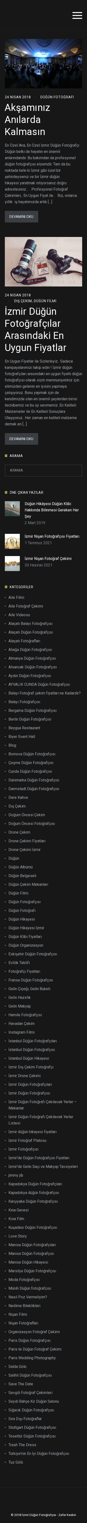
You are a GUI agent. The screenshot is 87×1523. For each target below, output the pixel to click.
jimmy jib (15, 1175)
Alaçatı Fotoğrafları (24, 641)
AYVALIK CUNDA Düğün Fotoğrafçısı (39, 684)
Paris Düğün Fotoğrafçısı (29, 1340)
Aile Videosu (19, 615)
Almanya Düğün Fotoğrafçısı (32, 658)
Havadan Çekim (21, 1023)
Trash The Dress (22, 1445)
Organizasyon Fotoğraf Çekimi (34, 1332)
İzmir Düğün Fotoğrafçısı (29, 1093)
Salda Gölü (17, 1366)
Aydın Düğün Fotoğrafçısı (29, 675)
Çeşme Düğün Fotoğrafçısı (30, 762)
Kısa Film (16, 1218)
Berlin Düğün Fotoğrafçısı (29, 719)
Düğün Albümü (20, 867)
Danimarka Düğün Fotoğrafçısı (33, 780)
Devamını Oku (21, 217)
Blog (12, 745)
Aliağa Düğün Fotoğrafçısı (30, 649)
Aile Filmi (16, 597)
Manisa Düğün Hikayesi (28, 1262)
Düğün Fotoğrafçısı (24, 902)
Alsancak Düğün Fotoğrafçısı (32, 667)
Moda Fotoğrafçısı (24, 1279)
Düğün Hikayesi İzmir (26, 928)
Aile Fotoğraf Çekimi (25, 606)
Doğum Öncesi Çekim (26, 815)
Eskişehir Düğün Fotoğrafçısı (32, 954)
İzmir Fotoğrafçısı (23, 1149)
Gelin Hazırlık (19, 997)
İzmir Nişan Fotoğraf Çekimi (48, 558)
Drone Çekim (19, 832)
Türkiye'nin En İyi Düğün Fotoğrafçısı (38, 1453)
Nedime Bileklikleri (24, 1305)
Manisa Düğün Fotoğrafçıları (32, 1245)
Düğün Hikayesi (21, 919)
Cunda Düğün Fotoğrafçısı (30, 771)
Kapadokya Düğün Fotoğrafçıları (35, 1184)
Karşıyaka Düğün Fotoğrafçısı (33, 1201)
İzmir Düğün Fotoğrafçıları (30, 1084)
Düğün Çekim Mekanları (28, 884)
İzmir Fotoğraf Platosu (27, 1140)
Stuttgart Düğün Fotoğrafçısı (32, 1427)
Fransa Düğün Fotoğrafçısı (30, 980)
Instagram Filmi (21, 1032)
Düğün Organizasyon (25, 945)
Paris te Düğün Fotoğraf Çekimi (34, 1349)
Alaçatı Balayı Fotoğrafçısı (30, 623)
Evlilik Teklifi (19, 962)
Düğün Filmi (45, 301)
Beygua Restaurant (24, 728)
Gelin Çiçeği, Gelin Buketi (29, 989)
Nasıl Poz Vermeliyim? (27, 1297)
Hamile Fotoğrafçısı (25, 1015)
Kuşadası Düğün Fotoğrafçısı (32, 1227)
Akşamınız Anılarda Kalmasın (27, 119)
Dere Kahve (18, 797)
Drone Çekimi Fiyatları (26, 841)
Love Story (17, 1236)
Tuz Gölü (15, 1462)
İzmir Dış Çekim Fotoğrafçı (30, 1067)
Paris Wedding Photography (32, 1358)
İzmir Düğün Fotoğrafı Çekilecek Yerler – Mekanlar (42, 1105)
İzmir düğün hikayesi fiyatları (32, 1132)
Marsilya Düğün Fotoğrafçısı (32, 1271)
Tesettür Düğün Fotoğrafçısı (32, 1436)
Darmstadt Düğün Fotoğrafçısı (33, 789)
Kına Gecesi (18, 1210)
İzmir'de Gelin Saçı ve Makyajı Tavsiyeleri (43, 1166)
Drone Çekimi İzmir (24, 849)
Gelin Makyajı (19, 1006)
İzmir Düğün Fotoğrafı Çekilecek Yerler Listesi (40, 1120)
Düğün (13, 858)
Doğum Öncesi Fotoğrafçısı (31, 823)
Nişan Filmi (17, 1314)
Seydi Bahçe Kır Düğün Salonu (33, 1401)
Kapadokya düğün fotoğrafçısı (33, 1192)
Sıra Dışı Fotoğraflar (25, 1418)
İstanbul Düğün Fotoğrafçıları (32, 1041)
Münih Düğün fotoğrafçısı (29, 1288)
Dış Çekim (23, 301)
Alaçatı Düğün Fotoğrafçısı (30, 632)
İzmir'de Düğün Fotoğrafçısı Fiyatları (38, 1158)
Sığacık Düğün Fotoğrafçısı (31, 1410)
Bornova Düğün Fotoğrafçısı (31, 754)
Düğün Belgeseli (22, 875)
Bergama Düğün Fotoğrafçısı (32, 710)
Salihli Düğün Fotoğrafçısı (30, 1375)
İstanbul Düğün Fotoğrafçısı (31, 1049)
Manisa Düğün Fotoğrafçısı (31, 1253)
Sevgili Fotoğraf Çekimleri (30, 1392)
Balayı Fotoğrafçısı (24, 702)
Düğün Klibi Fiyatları (25, 936)
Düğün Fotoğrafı (57, 97)
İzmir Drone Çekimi (24, 1075)
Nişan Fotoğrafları (23, 1323)
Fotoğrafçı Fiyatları (24, 971)
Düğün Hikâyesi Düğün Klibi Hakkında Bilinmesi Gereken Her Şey (52, 510)
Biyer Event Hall (21, 736)
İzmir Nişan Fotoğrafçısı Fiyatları (52, 536)
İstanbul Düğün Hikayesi (28, 1058)
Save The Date (20, 1384)
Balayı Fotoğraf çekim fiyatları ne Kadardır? (44, 693)
